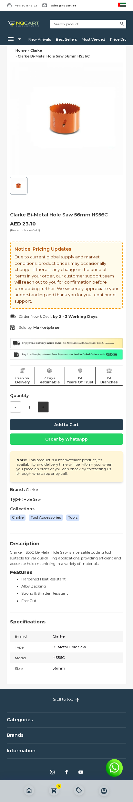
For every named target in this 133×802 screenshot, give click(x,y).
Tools (72, 518)
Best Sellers (66, 39)
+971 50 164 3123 (26, 5)
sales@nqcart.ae (63, 5)
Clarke (36, 50)
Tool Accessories (46, 518)
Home (20, 50)
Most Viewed (93, 39)
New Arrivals (39, 39)
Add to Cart (66, 424)
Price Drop (119, 39)
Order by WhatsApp (66, 439)
